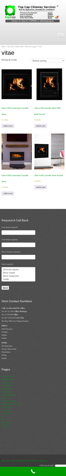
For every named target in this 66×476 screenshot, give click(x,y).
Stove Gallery (7, 410)
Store (3, 419)
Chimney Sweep (8, 385)
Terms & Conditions (9, 401)
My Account (6, 422)
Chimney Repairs (8, 379)
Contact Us (6, 398)
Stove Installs (6, 391)
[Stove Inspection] (18, 276)
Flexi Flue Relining (9, 394)
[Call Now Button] (33, 471)
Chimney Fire (7, 388)
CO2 (3, 416)
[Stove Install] (18, 272)
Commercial (6, 413)
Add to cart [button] (7, 126)
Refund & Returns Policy (11, 404)
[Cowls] (18, 279)
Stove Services (7, 407)
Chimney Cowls (7, 382)
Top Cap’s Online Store (16, 46)
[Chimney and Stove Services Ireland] (33, 13)
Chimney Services (8, 376)
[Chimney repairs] (18, 269)
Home (4, 46)
